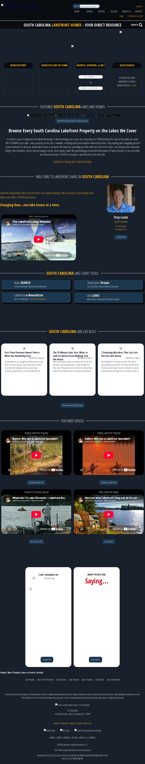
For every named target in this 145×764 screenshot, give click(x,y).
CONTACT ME (121, 237)
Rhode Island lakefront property (51, 697)
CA (47, 755)
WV (79, 758)
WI (77, 758)
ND (89, 755)
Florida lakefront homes (38, 694)
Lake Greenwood (113, 679)
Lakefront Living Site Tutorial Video (72, 161)
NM (96, 755)
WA (74, 758)
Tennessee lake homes (99, 697)
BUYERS (101, 11)
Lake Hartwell (74, 679)
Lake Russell (29, 679)
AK (38, 755)
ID (60, 755)
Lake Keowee (61, 679)
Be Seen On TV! (36, 541)
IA (58, 755)
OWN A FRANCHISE (84, 723)
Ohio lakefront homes (29, 697)
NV (99, 755)
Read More (95, 659)
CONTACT (138, 11)
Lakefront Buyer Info (36, 482)
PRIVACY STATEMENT (61, 723)
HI (56, 755)
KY (68, 755)
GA (54, 755)
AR (42, 755)
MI (78, 755)
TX (67, 758)
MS (84, 755)
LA (70, 755)
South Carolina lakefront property (76, 697)
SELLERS (114, 11)
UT (69, 758)
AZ (44, 755)
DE (52, 755)
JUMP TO (76, 6)
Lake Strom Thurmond (45, 679)
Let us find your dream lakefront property (103, 284)
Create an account (135, 16)
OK (104, 755)
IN (63, 755)
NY (102, 755)
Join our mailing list (28, 297)
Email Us (139, 6)
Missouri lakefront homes (82, 694)
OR (107, 755)
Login (121, 16)
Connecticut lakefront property (16, 694)
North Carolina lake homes (103, 694)
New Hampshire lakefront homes (127, 694)
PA (63, 758)
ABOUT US (126, 11)
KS (66, 755)
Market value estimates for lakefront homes (103, 297)
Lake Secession (87, 679)
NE (92, 755)
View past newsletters (38, 299)
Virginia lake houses (116, 697)
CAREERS (73, 723)
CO (49, 755)
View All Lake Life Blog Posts (72, 405)
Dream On (47, 659)
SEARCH (89, 11)
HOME (76, 11)
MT (87, 755)
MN (80, 755)
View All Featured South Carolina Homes (72, 120)
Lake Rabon (99, 679)
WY (82, 758)
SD (65, 758)
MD (72, 755)
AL (40, 755)
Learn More (109, 541)
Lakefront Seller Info (108, 482)
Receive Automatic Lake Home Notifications (30, 284)
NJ (94, 755)
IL (61, 755)
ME (75, 755)
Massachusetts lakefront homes (59, 694)
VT (71, 758)
